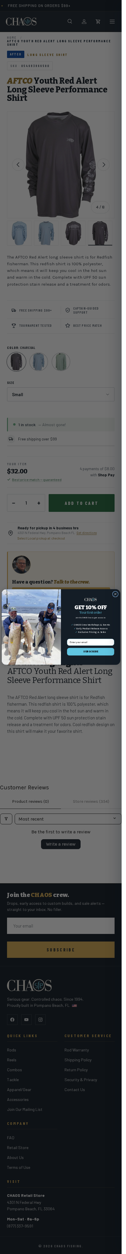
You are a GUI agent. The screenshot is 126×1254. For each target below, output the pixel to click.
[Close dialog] (115, 594)
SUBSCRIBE (90, 651)
